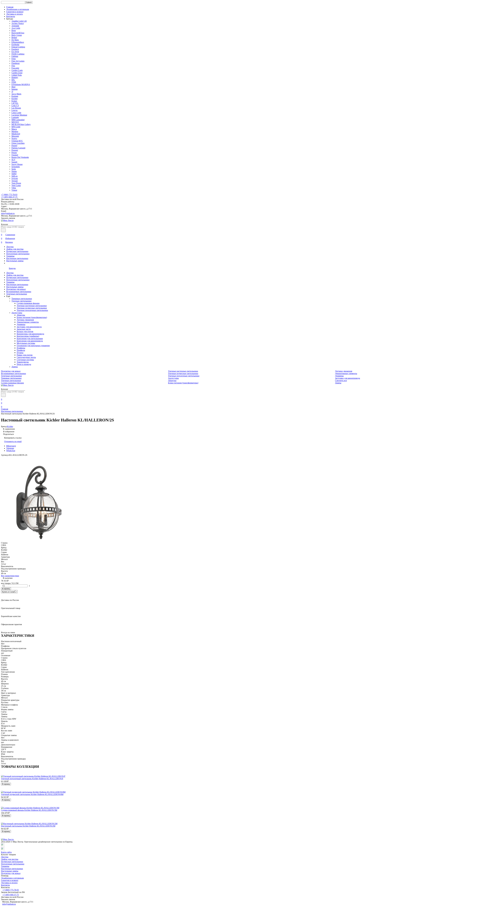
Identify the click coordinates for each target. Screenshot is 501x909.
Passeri (14, 145)
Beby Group (16, 35)
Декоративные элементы (28, 322)
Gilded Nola (16, 75)
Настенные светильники (17, 258)
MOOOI (15, 122)
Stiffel (13, 174)
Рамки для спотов (24, 355)
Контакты (10, 16)
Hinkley (14, 77)
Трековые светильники (21, 298)
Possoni (14, 150)
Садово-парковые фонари (28, 303)
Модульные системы (26, 343)
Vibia (13, 188)
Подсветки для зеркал (16, 289)
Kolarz (14, 101)
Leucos (14, 110)
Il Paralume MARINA (20, 84)
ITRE (13, 82)
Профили (21, 350)
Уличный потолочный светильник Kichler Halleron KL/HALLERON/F (32, 778)
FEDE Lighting (17, 54)
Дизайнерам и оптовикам (17, 9)
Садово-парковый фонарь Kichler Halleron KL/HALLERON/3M (29, 810)
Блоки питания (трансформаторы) (32, 317)
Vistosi (14, 190)
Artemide (15, 26)
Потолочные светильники (17, 254)
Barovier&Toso (17, 33)
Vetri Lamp (16, 185)
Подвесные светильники (17, 251)
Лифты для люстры (14, 249)
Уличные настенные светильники (32, 306)
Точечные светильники (16, 294)
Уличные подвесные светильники (32, 308)
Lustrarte (15, 117)
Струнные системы (25, 360)
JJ (12, 91)
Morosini (15, 136)
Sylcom (14, 178)
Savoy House (17, 164)
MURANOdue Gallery (21, 124)
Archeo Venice (17, 23)
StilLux (14, 176)
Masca (14, 129)
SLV (13, 160)
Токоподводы (23, 362)
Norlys (14, 138)
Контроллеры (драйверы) (28, 336)
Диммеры (21, 324)
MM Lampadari (18, 120)
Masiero (14, 131)
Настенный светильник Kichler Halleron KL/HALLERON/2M (28, 826)
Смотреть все (341, 380)
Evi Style (15, 51)
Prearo (14, 152)
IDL (13, 80)
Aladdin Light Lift (19, 21)
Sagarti (14, 162)
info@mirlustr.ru (8, 213)
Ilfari (13, 87)
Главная (9, 7)
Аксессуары (16, 313)
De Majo (15, 40)
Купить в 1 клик (8, 592)
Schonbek (15, 167)
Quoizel (14, 155)
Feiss (13, 59)
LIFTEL (15, 103)
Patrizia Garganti (18, 148)
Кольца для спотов (25, 331)
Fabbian (14, 56)
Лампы (14, 367)
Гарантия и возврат (14, 12)
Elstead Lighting (18, 47)
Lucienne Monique (19, 115)
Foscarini (15, 68)
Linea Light (16, 113)
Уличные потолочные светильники (32, 310)
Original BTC (17, 141)
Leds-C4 (15, 106)
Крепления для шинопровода (30, 341)
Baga (13, 30)
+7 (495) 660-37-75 (9, 197)
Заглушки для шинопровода (29, 327)
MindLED (15, 134)
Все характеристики (10, 576)
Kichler (14, 98)
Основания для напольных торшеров (33, 345)
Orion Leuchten (18, 143)
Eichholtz (15, 44)
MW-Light (15, 127)
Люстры (10, 247)
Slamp (14, 171)
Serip (13, 169)
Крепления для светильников (30, 338)
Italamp (14, 89)
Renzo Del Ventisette (20, 157)
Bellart (14, 37)
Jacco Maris (16, 94)
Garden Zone (16, 73)
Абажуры (21, 315)
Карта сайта (6, 852)
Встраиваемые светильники (18, 291)
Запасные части (24, 329)
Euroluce (15, 49)
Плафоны (21, 348)
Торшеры (10, 256)
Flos (13, 66)
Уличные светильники (21, 301)
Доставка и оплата (14, 14)
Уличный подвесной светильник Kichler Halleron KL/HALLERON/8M (32, 794)
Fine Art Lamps (17, 61)
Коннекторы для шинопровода (30, 334)
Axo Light (15, 28)
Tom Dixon (16, 183)
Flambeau (15, 63)
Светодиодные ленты (26, 357)
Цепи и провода (24, 364)
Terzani (14, 181)
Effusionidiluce (17, 42)
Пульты (20, 352)
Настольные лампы (14, 261)
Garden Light (17, 70)
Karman (14, 96)
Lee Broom (16, 108)
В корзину (6, 589)
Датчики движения (25, 320)
